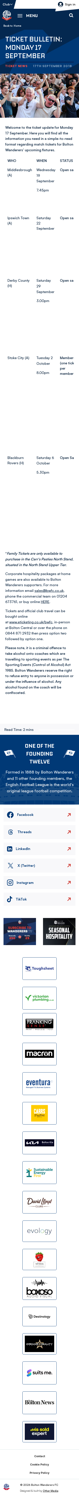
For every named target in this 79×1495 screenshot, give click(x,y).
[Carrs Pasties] (39, 1113)
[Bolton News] (39, 1402)
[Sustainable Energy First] (39, 1172)
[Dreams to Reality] (39, 1344)
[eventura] (39, 1083)
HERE (45, 602)
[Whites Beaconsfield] (39, 1259)
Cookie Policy (39, 1464)
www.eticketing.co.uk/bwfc (30, 622)
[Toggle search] (71, 15)
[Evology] (39, 1231)
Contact (39, 1456)
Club (6, 4)
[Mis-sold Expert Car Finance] (39, 1432)
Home (17, 25)
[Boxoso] (39, 1288)
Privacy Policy (39, 1472)
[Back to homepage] (7, 15)
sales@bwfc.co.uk (49, 590)
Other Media (50, 1490)
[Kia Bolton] (39, 1143)
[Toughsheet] (39, 968)
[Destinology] (39, 1316)
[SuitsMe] (39, 1372)
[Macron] (39, 1054)
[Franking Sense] (39, 1024)
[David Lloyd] (39, 1202)
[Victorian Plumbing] (39, 998)
